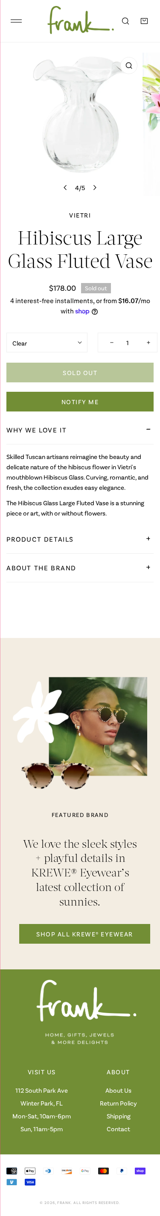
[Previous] (65, 187)
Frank (64, 1202)
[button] (144, 21)
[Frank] (75, 21)
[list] (80, 124)
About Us (118, 1090)
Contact (118, 1129)
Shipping (119, 1116)
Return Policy (118, 1103)
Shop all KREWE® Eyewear (84, 934)
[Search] (125, 21)
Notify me (80, 401)
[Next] (94, 187)
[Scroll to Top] (144, 1170)
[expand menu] (16, 21)
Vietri (80, 215)
